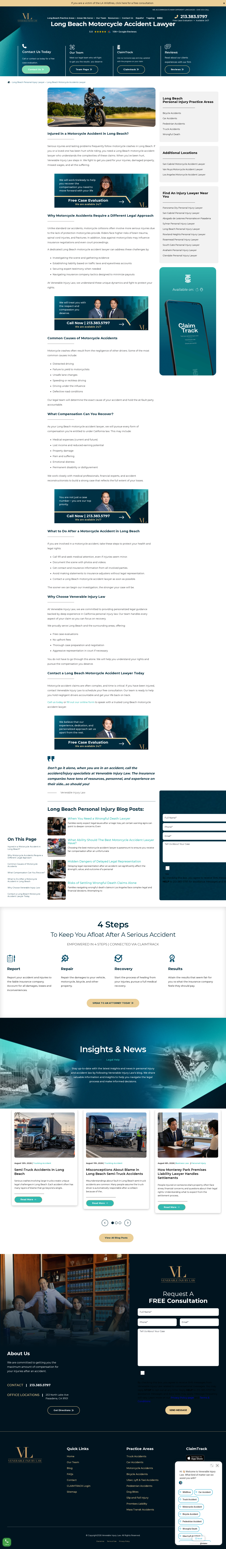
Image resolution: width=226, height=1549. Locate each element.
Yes (117, 781)
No (108, 781)
